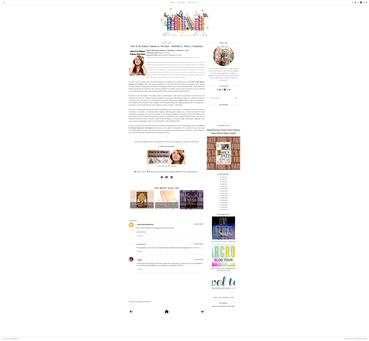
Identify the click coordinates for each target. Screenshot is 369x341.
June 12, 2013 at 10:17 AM (198, 243)
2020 (223, 188)
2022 (223, 184)
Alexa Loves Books (8, 338)
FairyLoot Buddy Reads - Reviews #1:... (166, 205)
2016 (223, 198)
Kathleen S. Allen (180, 171)
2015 (223, 200)
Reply (140, 236)
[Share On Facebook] (167, 177)
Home (173, 2)
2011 (223, 209)
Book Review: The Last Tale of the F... (191, 205)
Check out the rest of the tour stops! (167, 166)
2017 (223, 195)
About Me (181, 2)
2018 (223, 193)
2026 (223, 177)
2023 (223, 182)
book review (158, 171)
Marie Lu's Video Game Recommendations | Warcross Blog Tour (223, 269)
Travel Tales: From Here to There (223, 297)
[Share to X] (162, 177)
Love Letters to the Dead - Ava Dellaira (223, 241)
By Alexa (165, 171)
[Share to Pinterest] (171, 177)
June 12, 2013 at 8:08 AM (198, 224)
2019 (223, 191)
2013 (223, 205)
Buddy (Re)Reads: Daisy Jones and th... (142, 205)
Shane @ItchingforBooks (146, 224)
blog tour (151, 171)
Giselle (140, 260)
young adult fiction (191, 171)
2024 (223, 179)
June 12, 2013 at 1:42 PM (198, 259)
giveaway (172, 171)
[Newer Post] (131, 311)
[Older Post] (202, 311)
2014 (223, 202)
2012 (223, 207)
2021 (223, 186)
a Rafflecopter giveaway (167, 146)
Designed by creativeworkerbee (356, 338)
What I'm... (192, 2)
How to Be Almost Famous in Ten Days (160, 50)
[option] (142, 200)
